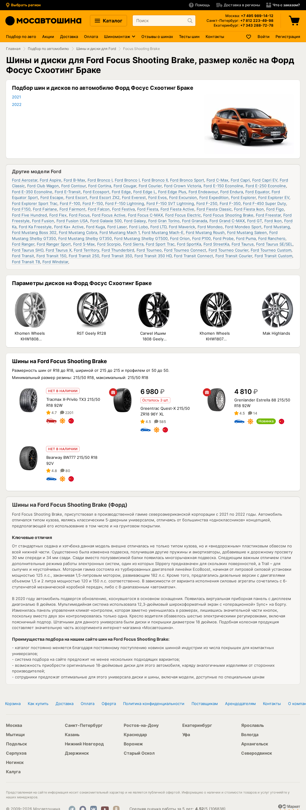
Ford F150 (21, 209)
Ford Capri (240, 180)
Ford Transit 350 (117, 255)
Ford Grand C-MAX (227, 220)
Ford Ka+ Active (69, 226)
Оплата (91, 36)
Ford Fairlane (45, 209)
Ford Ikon (273, 220)
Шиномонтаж (117, 36)
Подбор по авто (21, 36)
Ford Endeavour (203, 191)
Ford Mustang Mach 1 (120, 232)
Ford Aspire (50, 180)
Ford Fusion (43, 220)
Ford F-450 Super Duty (264, 203)
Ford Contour (73, 185)
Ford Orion (180, 238)
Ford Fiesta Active (177, 209)
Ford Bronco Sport (187, 180)
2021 (16, 97)
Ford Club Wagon (43, 185)
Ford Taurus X (58, 250)
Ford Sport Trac (160, 244)
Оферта (109, 703)
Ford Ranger (23, 244)
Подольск (16, 743)
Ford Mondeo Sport (243, 226)
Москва (14, 725)
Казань (72, 734)
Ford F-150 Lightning (124, 203)
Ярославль (252, 725)
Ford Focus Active (109, 215)
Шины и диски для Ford (96, 48)
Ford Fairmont (72, 209)
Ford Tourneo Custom (271, 250)
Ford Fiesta (147, 209)
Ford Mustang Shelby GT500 (141, 238)
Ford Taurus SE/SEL (274, 244)
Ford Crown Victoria (182, 185)
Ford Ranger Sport (54, 244)
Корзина (13, 703)
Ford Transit (23, 255)
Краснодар (135, 734)
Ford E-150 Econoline (223, 185)
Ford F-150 (92, 203)
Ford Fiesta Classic (214, 209)
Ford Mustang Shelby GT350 (85, 238)
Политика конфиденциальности (153, 703)
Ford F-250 (206, 203)
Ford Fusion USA (72, 220)
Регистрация (288, 36)
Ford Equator (257, 191)
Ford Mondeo (210, 226)
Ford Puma (246, 238)
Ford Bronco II (155, 180)
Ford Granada (194, 220)
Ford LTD (158, 226)
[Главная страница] (43, 20)
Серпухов (16, 753)
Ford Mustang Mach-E (162, 232)
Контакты (215, 36)
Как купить (38, 703)
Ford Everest (134, 197)
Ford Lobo (138, 226)
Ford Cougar (125, 185)
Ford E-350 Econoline (32, 191)
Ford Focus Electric (183, 215)
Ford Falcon (99, 209)
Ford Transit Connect (193, 255)
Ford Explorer (243, 197)
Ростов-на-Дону (141, 725)
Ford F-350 (230, 203)
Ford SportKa (189, 244)
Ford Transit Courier (233, 255)
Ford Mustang (277, 226)
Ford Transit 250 (84, 255)
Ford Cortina (99, 185)
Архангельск (254, 743)
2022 (17, 104)
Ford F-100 (70, 203)
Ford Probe (223, 238)
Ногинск (15, 762)
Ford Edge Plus (172, 191)
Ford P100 (201, 238)
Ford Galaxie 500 (106, 220)
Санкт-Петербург (84, 725)
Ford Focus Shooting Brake (228, 215)
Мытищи (15, 734)
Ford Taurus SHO (27, 250)
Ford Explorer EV (273, 197)
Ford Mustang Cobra (78, 232)
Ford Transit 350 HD (153, 255)
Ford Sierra (133, 244)
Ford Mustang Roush (205, 232)
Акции (48, 36)
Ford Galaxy (135, 220)
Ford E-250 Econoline (266, 185)
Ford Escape (51, 197)
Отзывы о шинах (157, 36)
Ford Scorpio (109, 244)
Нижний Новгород (84, 743)
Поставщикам (205, 703)
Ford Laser (117, 226)
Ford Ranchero (271, 238)
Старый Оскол (139, 753)
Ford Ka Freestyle (35, 226)
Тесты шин (189, 36)
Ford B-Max (74, 180)
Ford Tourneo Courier (228, 250)
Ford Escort (76, 197)
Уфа (186, 734)
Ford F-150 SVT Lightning (170, 203)
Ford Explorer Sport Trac (34, 203)
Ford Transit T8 (26, 261)
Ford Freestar (268, 215)
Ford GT (254, 220)
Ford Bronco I (100, 180)
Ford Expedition (214, 197)
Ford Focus (79, 215)
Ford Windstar (55, 261)
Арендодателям (240, 703)
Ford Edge (121, 191)
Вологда (249, 734)
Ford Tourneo (149, 250)
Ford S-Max (84, 244)
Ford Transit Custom (273, 255)
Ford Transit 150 (51, 255)
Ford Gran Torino (164, 220)
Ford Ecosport (96, 191)
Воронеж (133, 743)
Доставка (69, 36)
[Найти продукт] (190, 20)
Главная (13, 48)
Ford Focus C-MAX (145, 215)
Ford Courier (150, 185)
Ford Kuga (95, 226)
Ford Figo (275, 209)
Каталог (112, 21)
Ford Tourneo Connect (185, 250)
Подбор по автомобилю (48, 48)
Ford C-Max (217, 180)
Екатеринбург (197, 725)
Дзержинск (77, 753)
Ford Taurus (243, 244)
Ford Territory (86, 250)
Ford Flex (58, 215)
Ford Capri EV (264, 180)
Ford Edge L (144, 191)
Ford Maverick (182, 226)
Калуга (13, 771)
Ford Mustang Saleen (247, 232)
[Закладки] (249, 36)
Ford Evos (157, 197)
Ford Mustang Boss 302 (34, 232)
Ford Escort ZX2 (105, 197)
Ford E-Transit (68, 191)
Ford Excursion (183, 197)
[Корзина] (295, 21)
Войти (264, 36)
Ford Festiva (123, 209)
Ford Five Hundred (29, 215)
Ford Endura (231, 191)
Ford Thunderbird (118, 250)
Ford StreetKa (216, 244)
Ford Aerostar (24, 180)
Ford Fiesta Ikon (249, 209)
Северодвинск (256, 753)
